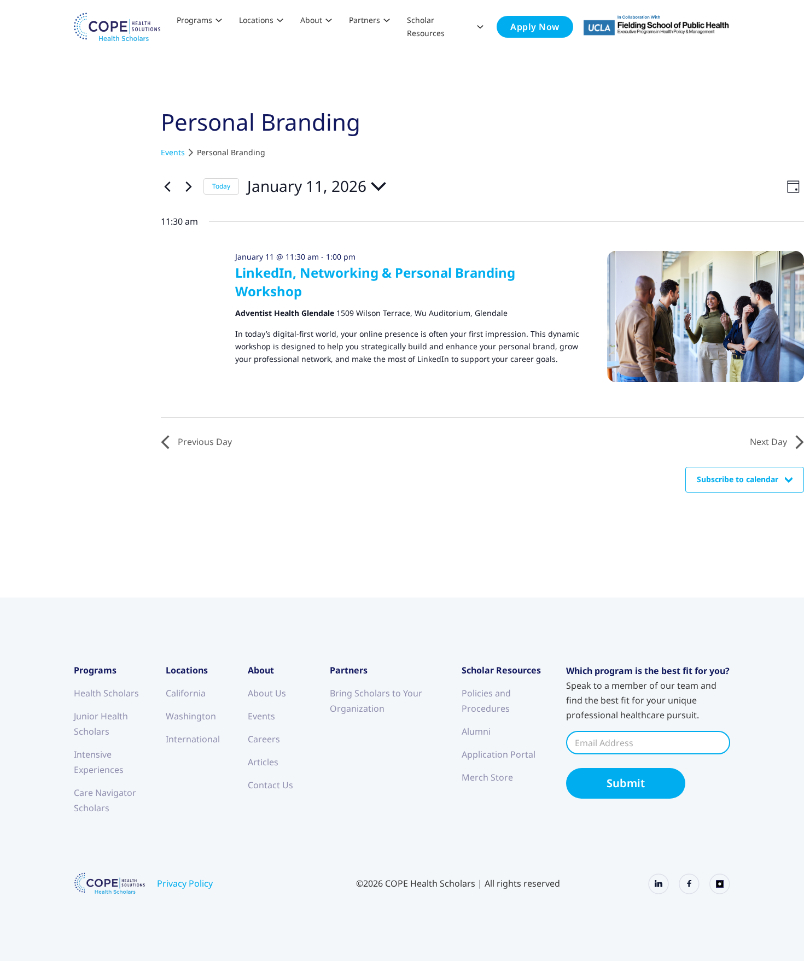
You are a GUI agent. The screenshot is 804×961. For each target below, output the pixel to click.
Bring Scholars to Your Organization (376, 700)
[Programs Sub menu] (219, 20)
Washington (191, 716)
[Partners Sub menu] (387, 20)
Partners (364, 20)
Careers (264, 739)
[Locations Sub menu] (280, 20)
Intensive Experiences (99, 762)
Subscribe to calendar (737, 479)
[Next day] (188, 186)
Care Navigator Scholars (105, 800)
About (311, 20)
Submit (626, 783)
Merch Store (487, 777)
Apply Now (535, 27)
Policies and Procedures (486, 700)
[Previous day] (167, 186)
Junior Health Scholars (101, 723)
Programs (194, 20)
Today (221, 186)
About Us (267, 693)
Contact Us (270, 785)
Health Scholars (106, 693)
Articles (263, 762)
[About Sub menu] (329, 20)
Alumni (476, 731)
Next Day (768, 442)
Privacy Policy (185, 883)
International (193, 739)
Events (173, 152)
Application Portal (498, 754)
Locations (256, 20)
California (186, 693)
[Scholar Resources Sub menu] (480, 27)
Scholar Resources (426, 26)
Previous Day (205, 442)
